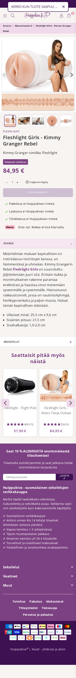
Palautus (35, 601)
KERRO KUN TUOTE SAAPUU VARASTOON (35, 6)
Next (71, 75)
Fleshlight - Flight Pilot (20, 408)
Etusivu (7, 25)
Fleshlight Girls (25, 269)
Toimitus (19, 601)
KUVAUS (9, 243)
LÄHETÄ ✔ (64, 477)
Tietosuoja (49, 608)
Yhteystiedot (28, 608)
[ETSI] (13, 15)
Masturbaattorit (23, 25)
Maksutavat (54, 601)
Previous (4, 75)
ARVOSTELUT (11, 342)
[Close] (63, 6)
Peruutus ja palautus (38, 614)
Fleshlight (11, 131)
